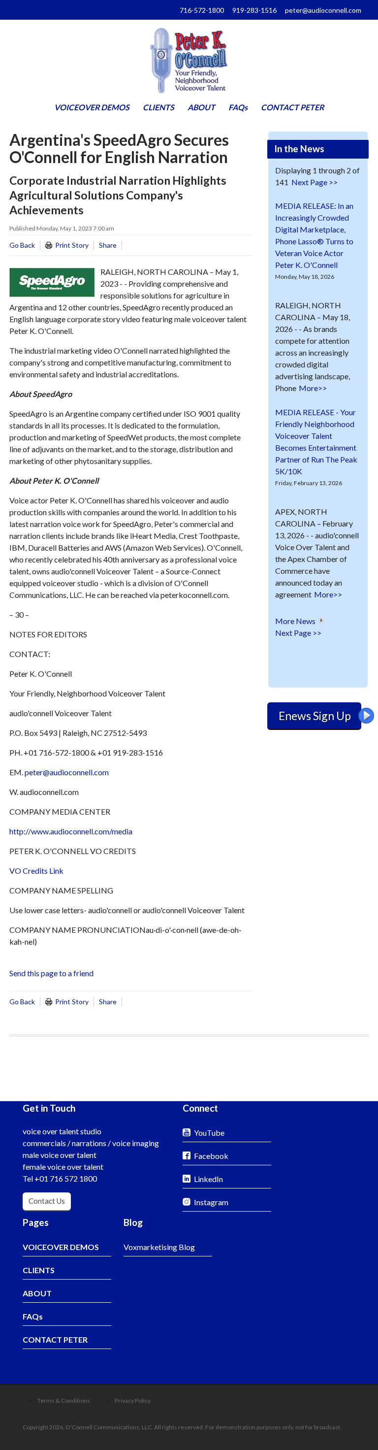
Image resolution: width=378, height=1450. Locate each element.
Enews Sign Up (315, 716)
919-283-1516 (254, 10)
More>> (313, 388)
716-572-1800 (202, 10)
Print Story (72, 245)
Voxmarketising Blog (159, 1247)
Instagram (211, 1202)
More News (295, 621)
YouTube (209, 1132)
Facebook (211, 1155)
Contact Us (47, 1200)
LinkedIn (208, 1179)
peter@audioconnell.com (323, 10)
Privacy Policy (133, 1400)
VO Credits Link (36, 870)
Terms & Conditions (63, 1400)
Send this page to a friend (51, 973)
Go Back (22, 245)
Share (108, 245)
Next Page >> (314, 182)
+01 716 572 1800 (65, 1178)
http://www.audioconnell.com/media (70, 831)
